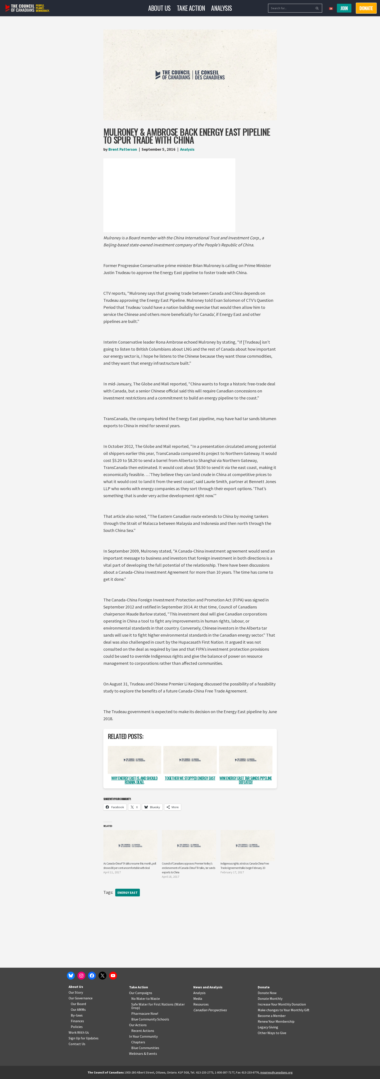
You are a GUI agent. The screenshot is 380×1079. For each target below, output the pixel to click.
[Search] (317, 8)
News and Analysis (208, 987)
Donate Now (267, 993)
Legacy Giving (268, 1027)
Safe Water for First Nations (152, 1004)
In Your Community (143, 1036)
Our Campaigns (140, 993)
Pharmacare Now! (144, 1013)
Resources (201, 1004)
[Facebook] (92, 976)
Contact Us (77, 1044)
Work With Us (79, 1032)
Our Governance (81, 998)
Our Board (78, 1004)
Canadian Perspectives (210, 1010)
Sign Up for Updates (84, 1038)
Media (197, 998)
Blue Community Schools (150, 1019)
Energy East (127, 892)
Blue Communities (145, 1048)
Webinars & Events (143, 1053)
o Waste (154, 998)
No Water (138, 998)
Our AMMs (78, 1009)
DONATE (366, 8)
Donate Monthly (270, 998)
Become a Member (272, 1015)
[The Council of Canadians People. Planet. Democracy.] (27, 8)
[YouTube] (113, 976)
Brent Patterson (122, 149)
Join (344, 8)
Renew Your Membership (276, 1021)
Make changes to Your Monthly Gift (283, 1010)
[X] (102, 976)
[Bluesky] (71, 976)
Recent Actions (142, 1030)
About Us (159, 8)
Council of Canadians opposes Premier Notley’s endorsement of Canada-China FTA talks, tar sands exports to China (188, 867)
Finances (77, 1021)
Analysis (221, 8)
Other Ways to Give (272, 1033)
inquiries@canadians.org (276, 1072)
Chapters (138, 1042)
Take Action (191, 8)
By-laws (77, 1015)
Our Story (76, 992)
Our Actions (138, 1025)
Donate (264, 987)
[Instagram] (81, 976)
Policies (77, 1026)
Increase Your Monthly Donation (282, 1004)
